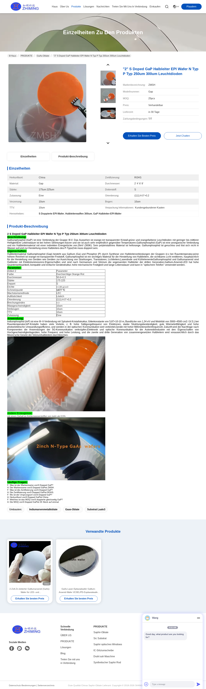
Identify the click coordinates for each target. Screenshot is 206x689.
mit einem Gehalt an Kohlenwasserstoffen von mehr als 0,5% (36, 416)
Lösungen (65, 647)
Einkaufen (155, 6)
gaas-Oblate (72, 509)
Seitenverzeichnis (46, 685)
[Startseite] (25, 633)
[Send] (198, 684)
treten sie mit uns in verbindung (129, 6)
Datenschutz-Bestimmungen (22, 685)
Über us (64, 6)
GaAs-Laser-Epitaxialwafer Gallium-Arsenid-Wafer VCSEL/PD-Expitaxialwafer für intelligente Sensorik (78, 591)
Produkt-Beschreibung (73, 156)
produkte (76, 6)
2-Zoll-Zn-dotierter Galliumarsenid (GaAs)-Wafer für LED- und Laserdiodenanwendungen (30, 591)
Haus (55, 6)
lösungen (88, 6)
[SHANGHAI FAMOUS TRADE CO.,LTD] (23, 6)
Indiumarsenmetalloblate (43, 509)
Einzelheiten (28, 156)
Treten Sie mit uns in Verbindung (70, 661)
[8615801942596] (19, 648)
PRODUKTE (26, 56)
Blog (62, 653)
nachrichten (103, 6)
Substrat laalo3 (96, 509)
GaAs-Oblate (43, 56)
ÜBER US (65, 635)
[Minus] (198, 618)
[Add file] (146, 684)
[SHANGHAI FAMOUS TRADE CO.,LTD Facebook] (11, 648)
